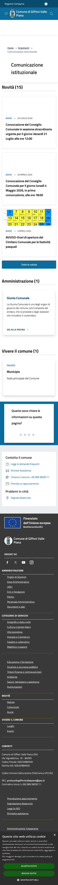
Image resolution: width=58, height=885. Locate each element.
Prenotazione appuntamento (22, 798)
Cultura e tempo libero (19, 627)
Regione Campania (14, 4)
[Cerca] (51, 14)
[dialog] (29, 858)
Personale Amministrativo (20, 602)
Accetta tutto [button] (29, 866)
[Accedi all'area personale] (46, 4)
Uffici (10, 587)
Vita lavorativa (14, 632)
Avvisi (9, 118)
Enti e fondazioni (16, 592)
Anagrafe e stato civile (19, 622)
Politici (10, 597)
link (12, 859)
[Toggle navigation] (6, 13)
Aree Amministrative (18, 582)
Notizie (11, 702)
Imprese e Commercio (18, 637)
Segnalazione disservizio (20, 803)
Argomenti (23, 48)
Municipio (13, 371)
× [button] (54, 835)
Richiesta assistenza (17, 813)
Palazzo (11, 365)
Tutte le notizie (29, 264)
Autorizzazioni (14, 687)
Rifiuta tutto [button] (29, 873)
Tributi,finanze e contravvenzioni (24, 672)
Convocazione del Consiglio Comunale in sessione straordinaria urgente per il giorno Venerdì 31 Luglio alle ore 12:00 (29, 131)
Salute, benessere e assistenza (23, 682)
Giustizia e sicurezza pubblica (22, 667)
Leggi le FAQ (13, 808)
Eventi (10, 731)
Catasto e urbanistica (18, 642)
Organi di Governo (16, 577)
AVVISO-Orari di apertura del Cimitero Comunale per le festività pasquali (28, 242)
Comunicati (13, 707)
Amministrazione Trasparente (22, 828)
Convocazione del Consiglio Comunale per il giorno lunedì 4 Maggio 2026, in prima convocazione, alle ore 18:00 (26, 188)
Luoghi (10, 726)
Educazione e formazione (20, 662)
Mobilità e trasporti (17, 647)
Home (10, 48)
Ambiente (12, 677)
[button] (29, 879)
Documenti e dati (16, 607)
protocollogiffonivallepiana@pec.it (26, 780)
